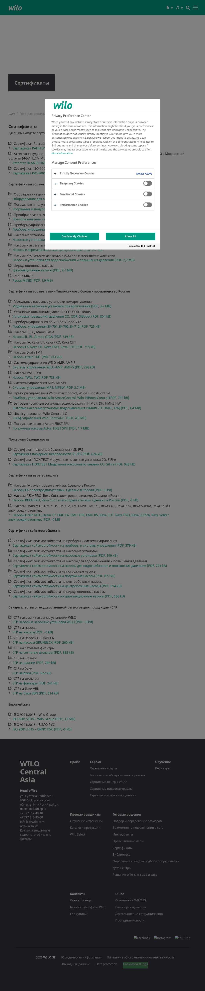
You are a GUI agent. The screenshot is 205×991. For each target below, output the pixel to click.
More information (62, 153)
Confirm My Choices (74, 236)
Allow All (130, 236)
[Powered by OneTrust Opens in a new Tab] (143, 247)
